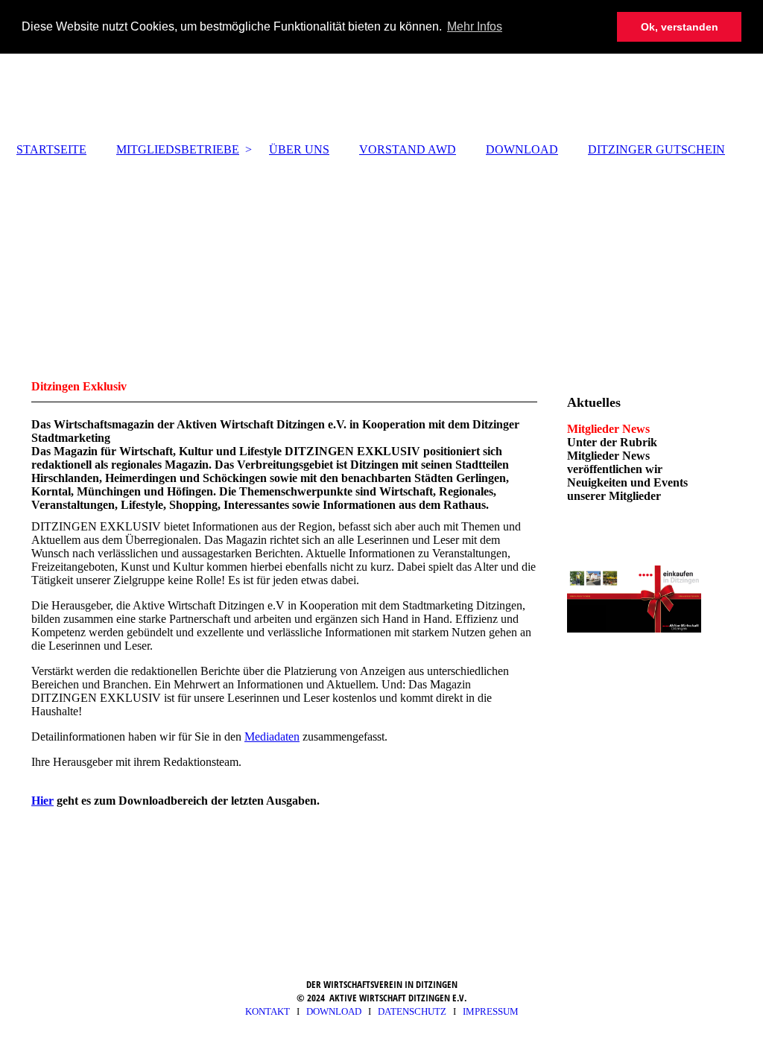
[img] (381, 41)
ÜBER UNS (299, 149)
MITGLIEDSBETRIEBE (177, 149)
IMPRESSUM (491, 1011)
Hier (42, 800)
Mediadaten (272, 736)
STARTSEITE (51, 149)
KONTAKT (267, 1011)
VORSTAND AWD (407, 149)
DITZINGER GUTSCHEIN (656, 149)
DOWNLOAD (522, 149)
